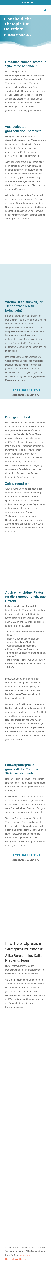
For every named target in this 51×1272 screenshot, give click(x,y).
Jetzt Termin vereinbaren (23, 1083)
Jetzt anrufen (25, 1148)
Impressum (25, 1255)
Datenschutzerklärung (15, 1259)
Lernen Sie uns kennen (22, 1012)
